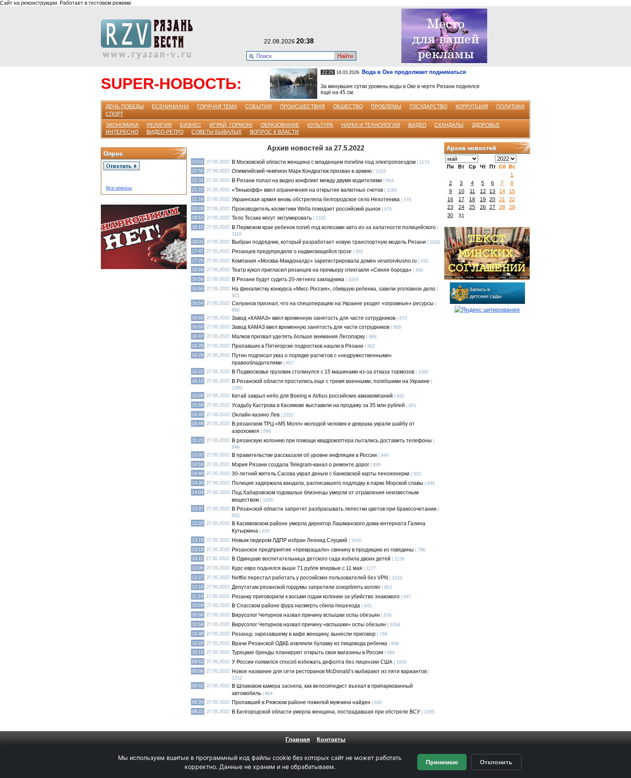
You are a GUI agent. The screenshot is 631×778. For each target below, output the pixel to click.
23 (450, 207)
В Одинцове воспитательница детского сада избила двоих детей (311, 559)
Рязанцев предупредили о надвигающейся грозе (292, 251)
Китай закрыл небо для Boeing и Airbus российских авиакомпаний (312, 396)
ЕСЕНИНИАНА (170, 107)
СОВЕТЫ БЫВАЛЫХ (216, 132)
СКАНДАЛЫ (449, 125)
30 (450, 215)
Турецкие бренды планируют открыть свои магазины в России (307, 652)
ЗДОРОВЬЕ (486, 125)
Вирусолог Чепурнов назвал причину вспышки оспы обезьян (306, 615)
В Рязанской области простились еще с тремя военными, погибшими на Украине (331, 381)
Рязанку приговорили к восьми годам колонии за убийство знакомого (316, 597)
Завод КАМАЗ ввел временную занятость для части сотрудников (310, 327)
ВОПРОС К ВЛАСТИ (274, 132)
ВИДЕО (417, 125)
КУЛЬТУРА (320, 125)
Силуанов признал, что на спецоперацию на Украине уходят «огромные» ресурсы (333, 303)
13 (492, 191)
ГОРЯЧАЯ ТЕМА (217, 107)
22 (512, 199)
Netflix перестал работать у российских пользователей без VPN (310, 578)
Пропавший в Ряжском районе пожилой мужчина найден (301, 702)
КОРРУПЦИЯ (471, 107)
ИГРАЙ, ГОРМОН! (230, 125)
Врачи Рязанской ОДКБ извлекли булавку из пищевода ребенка (309, 643)
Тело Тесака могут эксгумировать (272, 218)
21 (502, 199)
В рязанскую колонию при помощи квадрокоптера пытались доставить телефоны (332, 441)
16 (450, 199)
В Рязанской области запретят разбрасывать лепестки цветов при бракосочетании (334, 509)
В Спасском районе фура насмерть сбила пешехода (296, 606)
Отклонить (496, 762)
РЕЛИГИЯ (159, 125)
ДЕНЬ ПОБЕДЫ (125, 107)
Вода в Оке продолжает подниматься (414, 72)
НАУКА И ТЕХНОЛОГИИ (370, 125)
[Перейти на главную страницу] (149, 57)
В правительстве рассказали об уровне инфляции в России (304, 455)
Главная (297, 739)
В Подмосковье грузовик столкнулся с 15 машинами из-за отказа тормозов (323, 372)
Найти (345, 56)
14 (502, 191)
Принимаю (442, 762)
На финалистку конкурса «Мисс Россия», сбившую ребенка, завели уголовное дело (333, 289)
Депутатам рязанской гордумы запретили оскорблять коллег (306, 587)
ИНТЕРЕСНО (122, 132)
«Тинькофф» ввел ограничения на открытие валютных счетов (307, 190)
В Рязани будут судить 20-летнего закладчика (288, 279)
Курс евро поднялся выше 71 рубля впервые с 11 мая (297, 568)
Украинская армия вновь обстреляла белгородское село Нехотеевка (316, 199)
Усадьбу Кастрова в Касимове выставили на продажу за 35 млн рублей (318, 405)
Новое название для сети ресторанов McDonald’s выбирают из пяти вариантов (329, 671)
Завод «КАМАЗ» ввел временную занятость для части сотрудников (313, 318)
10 (461, 191)
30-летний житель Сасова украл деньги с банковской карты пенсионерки (321, 474)
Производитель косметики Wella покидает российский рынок (306, 209)
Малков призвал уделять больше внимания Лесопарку (298, 337)
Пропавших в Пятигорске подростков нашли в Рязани (297, 346)
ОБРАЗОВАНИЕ (280, 125)
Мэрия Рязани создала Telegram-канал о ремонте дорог (300, 465)
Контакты (331, 739)
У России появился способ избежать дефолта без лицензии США (312, 662)
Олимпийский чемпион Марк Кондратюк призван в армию (302, 171)
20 (492, 199)
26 (483, 207)
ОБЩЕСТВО (348, 107)
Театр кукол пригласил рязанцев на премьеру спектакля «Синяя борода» (322, 270)
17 (461, 199)
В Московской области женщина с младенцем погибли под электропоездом (324, 162)
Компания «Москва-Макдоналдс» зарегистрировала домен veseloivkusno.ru (324, 261)
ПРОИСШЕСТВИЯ (302, 107)
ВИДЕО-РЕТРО (164, 132)
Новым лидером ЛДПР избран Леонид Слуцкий (289, 540)
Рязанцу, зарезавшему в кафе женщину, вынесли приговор (304, 634)
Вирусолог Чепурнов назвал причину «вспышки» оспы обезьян (309, 625)
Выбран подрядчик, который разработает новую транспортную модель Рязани (329, 242)
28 (502, 207)
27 (492, 207)
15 (512, 191)
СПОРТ (114, 114)
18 (472, 199)
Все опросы (119, 187)
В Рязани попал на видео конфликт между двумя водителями (307, 181)
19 (483, 199)
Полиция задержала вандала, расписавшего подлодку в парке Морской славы (327, 483)
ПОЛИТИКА (510, 107)
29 (512, 207)
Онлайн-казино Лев (255, 415)
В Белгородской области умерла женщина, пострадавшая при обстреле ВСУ (326, 712)
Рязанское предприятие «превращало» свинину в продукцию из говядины (323, 550)
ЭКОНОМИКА (122, 125)
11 (472, 191)
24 (461, 207)
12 (483, 191)
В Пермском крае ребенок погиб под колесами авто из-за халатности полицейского (334, 227)
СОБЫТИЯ (258, 107)
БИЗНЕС (190, 125)
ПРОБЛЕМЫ (386, 107)
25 (472, 207)
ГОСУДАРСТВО (428, 107)
